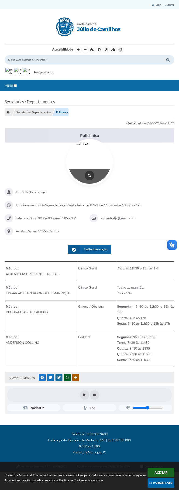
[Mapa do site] (113, 50)
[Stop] (94, 395)
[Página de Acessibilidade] (120, 50)
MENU (9, 85)
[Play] (84, 395)
